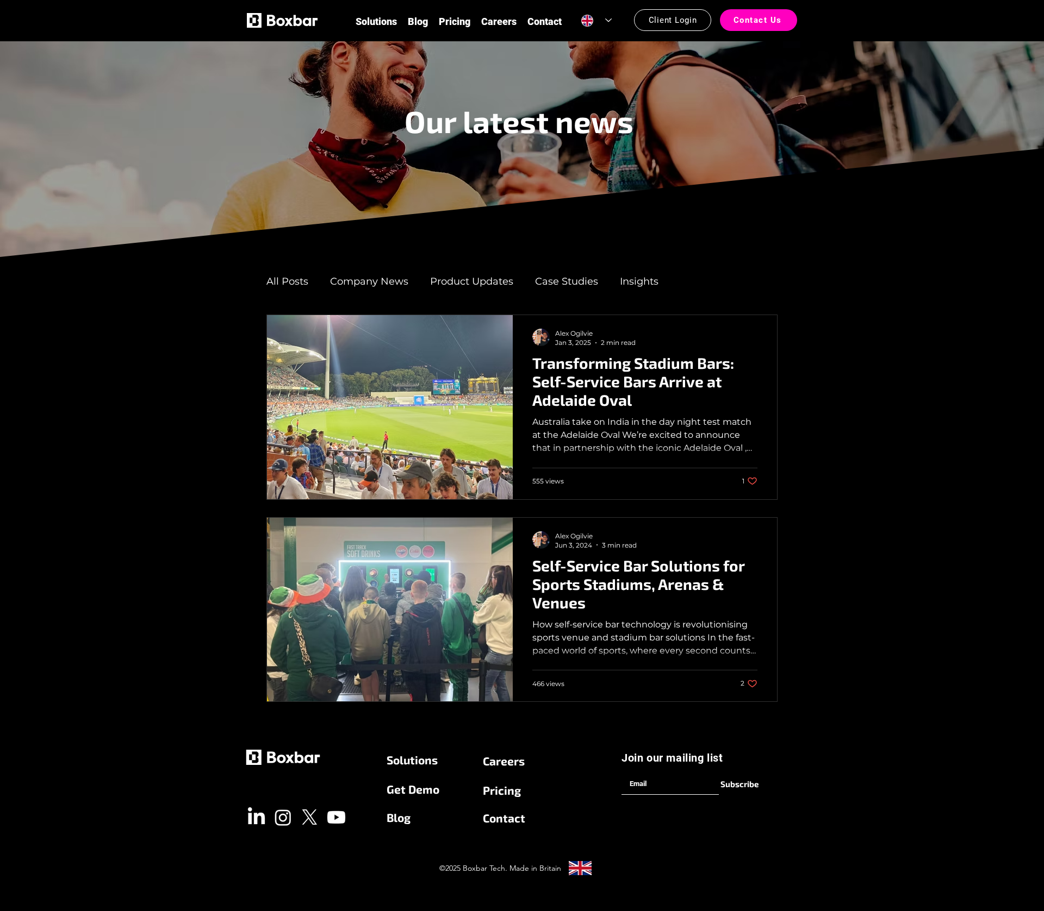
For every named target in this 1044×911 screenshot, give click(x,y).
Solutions (412, 760)
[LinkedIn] (256, 817)
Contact (504, 818)
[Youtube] (336, 817)
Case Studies (566, 281)
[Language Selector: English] (596, 20)
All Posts (287, 281)
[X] (309, 817)
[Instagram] (283, 817)
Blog (399, 817)
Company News (369, 281)
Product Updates (471, 281)
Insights (639, 281)
